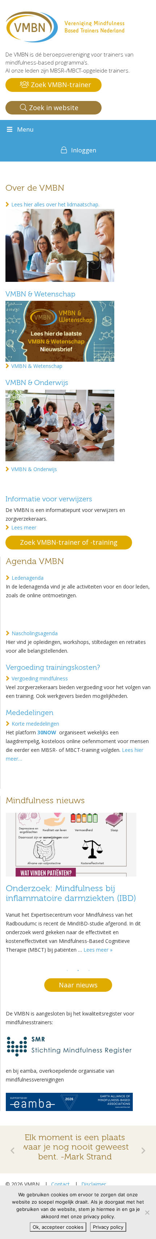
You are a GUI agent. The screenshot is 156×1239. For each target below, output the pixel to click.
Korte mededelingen (35, 723)
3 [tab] (89, 970)
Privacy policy (108, 1227)
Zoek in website (52, 107)
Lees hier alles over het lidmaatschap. (55, 204)
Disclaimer (93, 1184)
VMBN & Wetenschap (40, 294)
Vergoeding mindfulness (40, 678)
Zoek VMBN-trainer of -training (69, 542)
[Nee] (147, 1212)
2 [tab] (78, 970)
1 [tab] (67, 970)
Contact (60, 1184)
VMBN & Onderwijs (36, 382)
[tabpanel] (78, 885)
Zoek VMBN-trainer (60, 84)
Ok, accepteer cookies (58, 1227)
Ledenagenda (28, 577)
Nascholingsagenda (35, 633)
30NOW (47, 732)
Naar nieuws (78, 984)
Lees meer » (97, 949)
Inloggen (83, 150)
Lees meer (23, 527)
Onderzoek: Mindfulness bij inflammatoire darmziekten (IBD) (71, 893)
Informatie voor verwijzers (48, 499)
